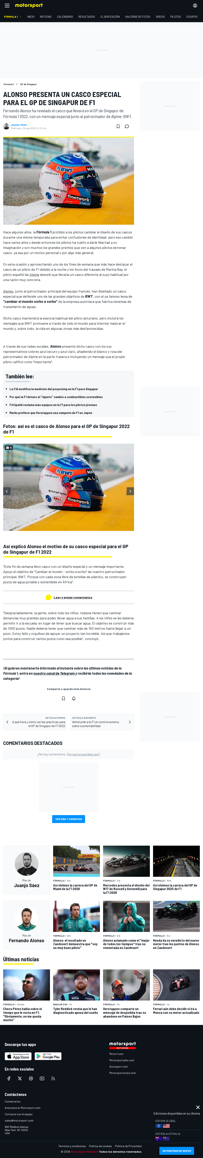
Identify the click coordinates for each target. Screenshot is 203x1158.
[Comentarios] (128, 126)
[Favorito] (118, 126)
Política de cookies (100, 1146)
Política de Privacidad (128, 1146)
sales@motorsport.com (19, 1120)
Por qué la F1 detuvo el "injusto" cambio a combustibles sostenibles (56, 397)
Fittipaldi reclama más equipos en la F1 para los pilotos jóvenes (53, 405)
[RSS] (53, 1078)
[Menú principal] (7, 5)
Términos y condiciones (72, 1146)
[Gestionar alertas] (74, 698)
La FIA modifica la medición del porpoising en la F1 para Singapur (54, 389)
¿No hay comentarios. (68, 754)
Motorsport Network (84, 1151)
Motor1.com (116, 1053)
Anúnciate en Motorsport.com (22, 1107)
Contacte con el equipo (19, 1114)
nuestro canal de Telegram (54, 673)
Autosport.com (118, 1066)
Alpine (34, 274)
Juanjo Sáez (19, 124)
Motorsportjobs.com (121, 1060)
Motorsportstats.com (122, 1073)
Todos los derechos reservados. (120, 1151)
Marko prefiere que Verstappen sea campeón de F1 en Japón (51, 412)
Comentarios (12, 1101)
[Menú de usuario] (195, 6)
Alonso (8, 291)
